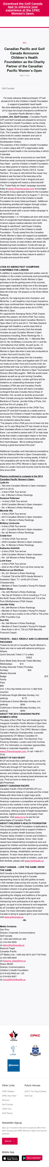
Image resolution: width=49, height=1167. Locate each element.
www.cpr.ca (20, 817)
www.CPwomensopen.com (21, 188)
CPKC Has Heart (9, 1095)
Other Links (8, 1085)
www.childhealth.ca (34, 860)
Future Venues (32, 1085)
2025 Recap (7, 1113)
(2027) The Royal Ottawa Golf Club (35, 1093)
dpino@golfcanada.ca (13, 945)
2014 (24, 43)
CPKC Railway (8, 1091)
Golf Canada (7, 1104)
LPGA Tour (7, 1108)
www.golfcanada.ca (13, 917)
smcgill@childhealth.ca (14, 979)
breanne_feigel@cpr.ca (14, 960)
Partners (5, 1100)
